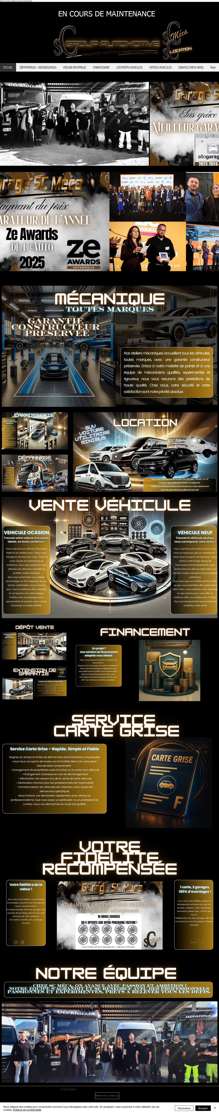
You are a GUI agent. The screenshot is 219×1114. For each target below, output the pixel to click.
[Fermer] (215, 1108)
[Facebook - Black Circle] (129, 1096)
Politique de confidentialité (27, 1109)
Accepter (203, 1108)
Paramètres (184, 1108)
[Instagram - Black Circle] (139, 1096)
